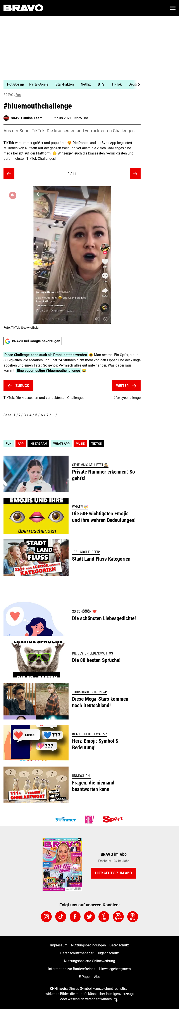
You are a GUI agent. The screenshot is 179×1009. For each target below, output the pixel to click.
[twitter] (89, 916)
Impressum (58, 945)
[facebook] (75, 916)
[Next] (137, 84)
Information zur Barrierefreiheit (71, 969)
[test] (103, 916)
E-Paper (85, 977)
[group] (70, 84)
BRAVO (8, 95)
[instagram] (46, 916)
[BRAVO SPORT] (113, 819)
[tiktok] (60, 916)
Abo (97, 977)
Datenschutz (119, 945)
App (21, 443)
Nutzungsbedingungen (88, 945)
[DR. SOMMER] (65, 819)
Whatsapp (61, 443)
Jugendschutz (108, 953)
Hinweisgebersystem (115, 969)
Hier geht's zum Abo (113, 873)
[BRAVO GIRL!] (89, 819)
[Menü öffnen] (173, 8)
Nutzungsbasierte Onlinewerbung (89, 961)
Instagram (38, 443)
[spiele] (118, 916)
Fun (18, 95)
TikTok (96, 443)
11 (60, 415)
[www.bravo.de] (23, 7)
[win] (132, 916)
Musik (80, 443)
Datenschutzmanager (76, 953)
